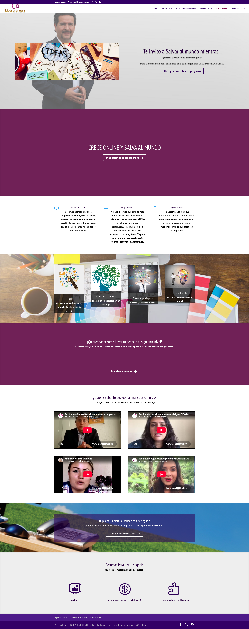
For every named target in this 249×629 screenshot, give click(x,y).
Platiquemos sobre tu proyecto (182, 71)
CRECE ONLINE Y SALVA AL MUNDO (124, 147)
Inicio (154, 9)
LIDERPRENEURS (77, 625)
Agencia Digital (60, 617)
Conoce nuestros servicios (124, 533)
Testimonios (206, 9)
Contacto (235, 9)
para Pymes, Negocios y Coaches (129, 625)
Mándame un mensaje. (124, 371)
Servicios (165, 9)
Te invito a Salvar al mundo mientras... (182, 51)
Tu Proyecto (221, 9)
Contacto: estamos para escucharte (86, 617)
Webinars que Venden (186, 9)
